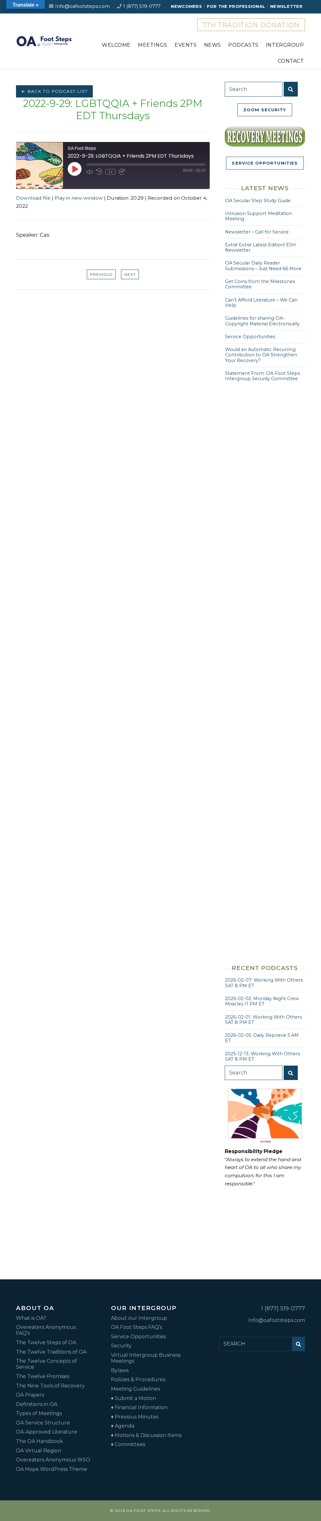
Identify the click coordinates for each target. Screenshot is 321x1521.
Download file (33, 198)
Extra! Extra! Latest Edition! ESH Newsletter (260, 247)
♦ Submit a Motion (133, 1398)
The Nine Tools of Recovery (50, 1386)
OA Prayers (30, 1395)
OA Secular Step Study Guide (258, 200)
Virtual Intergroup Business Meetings (146, 1358)
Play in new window (79, 198)
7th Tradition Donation (251, 25)
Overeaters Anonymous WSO (53, 1460)
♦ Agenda (122, 1426)
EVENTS (186, 45)
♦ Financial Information (139, 1407)
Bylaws (120, 1370)
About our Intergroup (139, 1318)
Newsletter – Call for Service (257, 232)
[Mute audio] (90, 172)
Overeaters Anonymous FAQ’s (46, 1330)
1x (110, 172)
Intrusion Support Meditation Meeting (258, 216)
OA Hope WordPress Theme (51, 1469)
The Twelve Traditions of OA (51, 1352)
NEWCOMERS (186, 6)
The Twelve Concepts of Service (46, 1364)
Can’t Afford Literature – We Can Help (261, 302)
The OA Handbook (39, 1441)
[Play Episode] (75, 169)
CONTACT (291, 61)
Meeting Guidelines (135, 1389)
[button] (234, 1117)
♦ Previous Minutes (134, 1417)
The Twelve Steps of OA (46, 1342)
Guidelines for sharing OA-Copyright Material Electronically (262, 320)
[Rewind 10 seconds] (99, 172)
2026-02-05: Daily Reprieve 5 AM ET (262, 1037)
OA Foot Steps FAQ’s (136, 1327)
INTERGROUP (285, 45)
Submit (291, 89)
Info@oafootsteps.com (82, 6)
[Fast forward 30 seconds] (122, 172)
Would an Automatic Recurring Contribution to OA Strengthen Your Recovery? (261, 355)
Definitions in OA (36, 1404)
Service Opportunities (250, 336)
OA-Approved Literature (46, 1432)
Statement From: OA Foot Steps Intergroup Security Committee (262, 375)
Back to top (308, 1498)
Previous (101, 274)
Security (121, 1346)
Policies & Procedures (138, 1379)
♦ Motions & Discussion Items (146, 1435)
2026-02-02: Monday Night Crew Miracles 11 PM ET (262, 1001)
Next (130, 274)
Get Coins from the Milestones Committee (260, 284)
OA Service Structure (43, 1423)
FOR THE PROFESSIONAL (236, 6)
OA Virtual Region (38, 1451)
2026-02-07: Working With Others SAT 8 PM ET (264, 982)
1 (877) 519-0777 (141, 6)
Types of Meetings (39, 1413)
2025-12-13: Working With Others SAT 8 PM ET (262, 1056)
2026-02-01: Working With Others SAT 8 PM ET (263, 1019)
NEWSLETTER (286, 6)
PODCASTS (243, 45)
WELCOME (116, 45)
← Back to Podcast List (54, 91)
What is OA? (31, 1318)
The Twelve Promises (42, 1376)
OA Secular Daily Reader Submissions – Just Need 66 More (263, 265)
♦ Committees (128, 1444)
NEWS (212, 45)
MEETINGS (152, 45)
